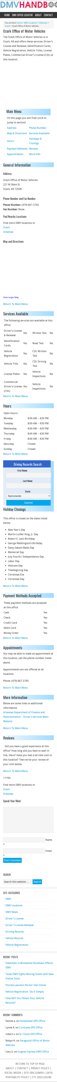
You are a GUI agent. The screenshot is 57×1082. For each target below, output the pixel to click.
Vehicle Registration (17, 944)
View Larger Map (11, 297)
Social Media (13, 1072)
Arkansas (43, 23)
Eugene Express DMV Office (33, 1051)
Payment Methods (17, 148)
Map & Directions (17, 133)
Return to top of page (30, 1063)
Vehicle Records (14, 938)
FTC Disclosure (42, 1077)
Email (48, 850)
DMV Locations (30, 23)
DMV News (12, 912)
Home (7, 15)
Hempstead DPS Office (32, 1020)
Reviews (33, 148)
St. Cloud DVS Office (30, 1034)
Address (11, 127)
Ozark (7, 26)
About (38, 15)
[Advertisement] (27, 86)
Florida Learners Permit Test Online (26, 985)
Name (48, 839)
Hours (10, 141)
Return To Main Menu (15, 304)
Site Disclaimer (34, 1072)
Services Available (39, 133)
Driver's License (15, 918)
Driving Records (15, 931)
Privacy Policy (40, 1068)
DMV (8, 898)
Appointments (15, 154)
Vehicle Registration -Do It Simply (25, 991)
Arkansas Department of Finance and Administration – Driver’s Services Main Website (25, 717)
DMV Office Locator (22, 15)
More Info (34, 154)
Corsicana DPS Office (31, 1027)
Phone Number (37, 127)
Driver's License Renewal (20, 925)
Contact (48, 15)
